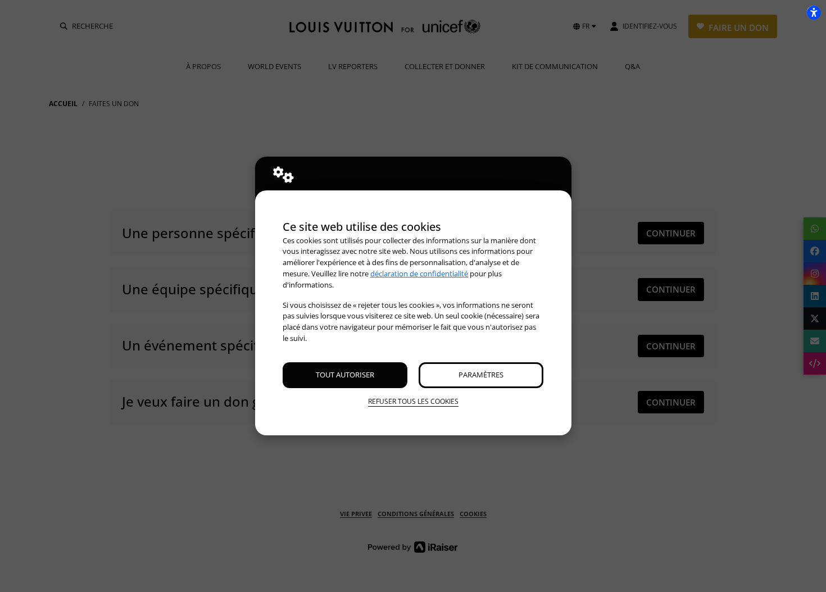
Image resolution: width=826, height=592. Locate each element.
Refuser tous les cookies (413, 401)
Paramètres (481, 375)
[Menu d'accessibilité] (813, 12)
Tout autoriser (345, 375)
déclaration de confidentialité (419, 273)
